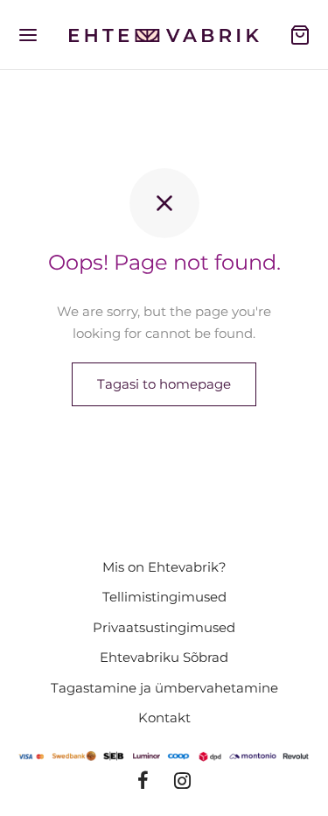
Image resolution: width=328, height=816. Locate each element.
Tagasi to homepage (164, 384)
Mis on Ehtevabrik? (164, 567)
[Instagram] (183, 782)
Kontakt (164, 717)
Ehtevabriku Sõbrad (164, 657)
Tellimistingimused (164, 596)
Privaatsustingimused (164, 627)
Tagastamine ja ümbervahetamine (164, 687)
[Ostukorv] (300, 35)
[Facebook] (143, 782)
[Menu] (27, 35)
